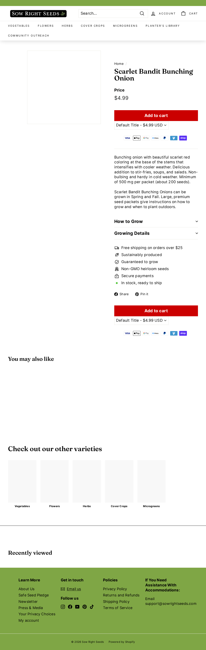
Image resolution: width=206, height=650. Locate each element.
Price (119, 90)
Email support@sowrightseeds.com (171, 601)
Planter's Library (163, 25)
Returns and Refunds (121, 595)
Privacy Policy (115, 589)
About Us (27, 589)
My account (29, 620)
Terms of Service (117, 608)
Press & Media (31, 608)
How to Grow (128, 221)
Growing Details (131, 233)
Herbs (67, 25)
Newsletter (28, 601)
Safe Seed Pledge (34, 595)
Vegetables (19, 25)
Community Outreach (28, 35)
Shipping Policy (116, 601)
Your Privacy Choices (37, 614)
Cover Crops (93, 25)
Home (119, 64)
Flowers (46, 25)
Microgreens (125, 25)
